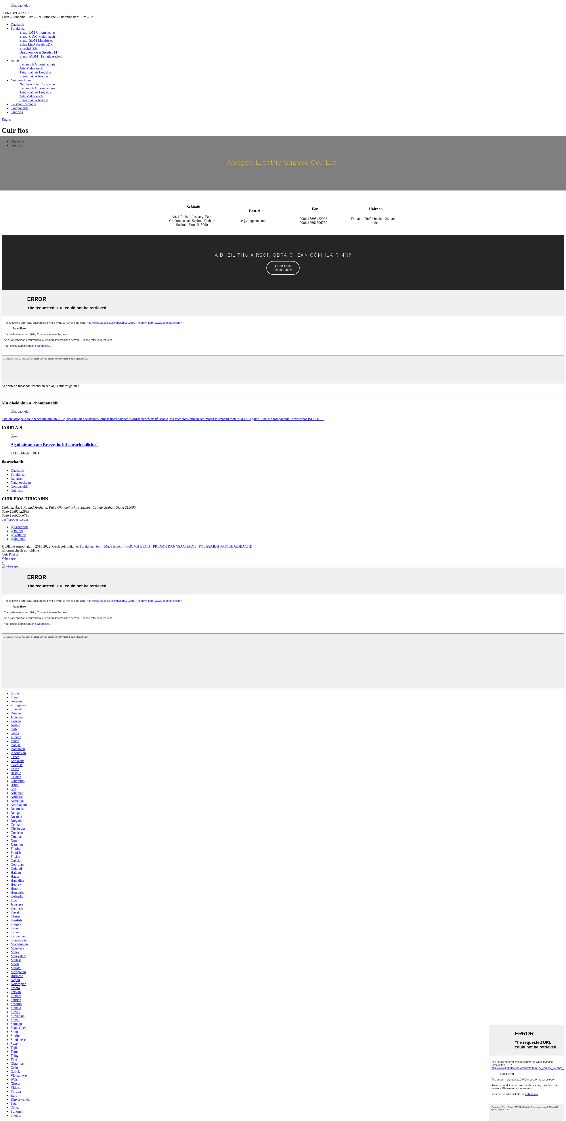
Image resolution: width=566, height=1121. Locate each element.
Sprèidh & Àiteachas (33, 76)
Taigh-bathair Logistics (35, 72)
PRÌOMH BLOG (137, 546)
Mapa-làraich (113, 546)
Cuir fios (17, 112)
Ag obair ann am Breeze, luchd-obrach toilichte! (54, 444)
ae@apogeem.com (15, 519)
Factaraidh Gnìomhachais (37, 64)
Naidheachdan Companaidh (38, 84)
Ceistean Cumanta (23, 104)
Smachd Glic (28, 48)
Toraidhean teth (90, 546)
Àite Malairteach (31, 68)
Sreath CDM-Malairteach (37, 36)
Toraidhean (18, 28)
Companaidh (20, 108)
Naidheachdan (21, 80)
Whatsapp (9, 558)
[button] (283, 268)
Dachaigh (17, 24)
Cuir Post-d (10, 554)
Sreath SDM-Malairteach (36, 40)
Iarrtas (15, 60)
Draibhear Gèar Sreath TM (38, 52)
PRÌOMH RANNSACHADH (174, 546)
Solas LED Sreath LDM (36, 44)
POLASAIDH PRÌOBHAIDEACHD (225, 546)
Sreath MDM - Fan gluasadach (41, 56)
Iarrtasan (17, 478)
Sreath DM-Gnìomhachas (37, 32)
